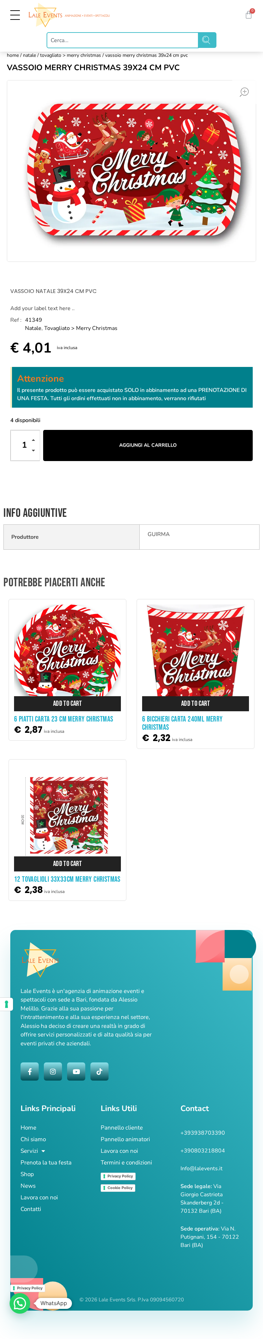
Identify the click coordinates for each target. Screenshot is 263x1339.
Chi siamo (33, 1139)
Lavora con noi (39, 1197)
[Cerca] (207, 40)
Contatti (31, 1209)
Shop (27, 1174)
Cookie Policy (120, 1187)
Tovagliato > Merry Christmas (70, 55)
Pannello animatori (125, 1139)
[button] (35, 441)
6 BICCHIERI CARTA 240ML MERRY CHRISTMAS (182, 723)
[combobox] (123, 40)
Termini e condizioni (126, 1162)
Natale (29, 55)
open (244, 92)
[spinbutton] (25, 445)
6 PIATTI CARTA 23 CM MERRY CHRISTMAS (63, 719)
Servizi (29, 1151)
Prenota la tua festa (46, 1162)
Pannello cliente (122, 1128)
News (28, 1186)
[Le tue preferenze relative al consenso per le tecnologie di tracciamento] (6, 1004)
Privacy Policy (120, 1176)
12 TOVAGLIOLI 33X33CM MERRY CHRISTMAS (67, 879)
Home (13, 55)
